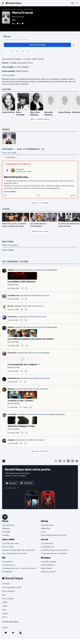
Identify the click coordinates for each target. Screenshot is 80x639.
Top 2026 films (8, 525)
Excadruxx (12, 317)
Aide (4, 595)
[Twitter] (56, 462)
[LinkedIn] (72, 462)
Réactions (7, 241)
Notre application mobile (11, 587)
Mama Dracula (28, 9)
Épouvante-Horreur (25, 63)
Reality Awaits (46, 568)
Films (13, 9)
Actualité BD (7, 572)
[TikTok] (68, 462)
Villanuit (11, 270)
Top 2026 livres (47, 543)
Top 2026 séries (47, 525)
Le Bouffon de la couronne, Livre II (55, 550)
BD (3, 557)
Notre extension (8, 591)
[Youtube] (76, 462)
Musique (46, 557)
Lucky (43, 532)
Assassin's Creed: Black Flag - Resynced (18, 550)
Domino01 (12, 353)
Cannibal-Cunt (14, 295)
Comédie (19, 9)
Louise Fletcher (8, 112)
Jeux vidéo (8, 539)
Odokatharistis (14, 378)
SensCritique (6, 9)
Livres (44, 539)
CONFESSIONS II (48, 565)
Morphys (11, 389)
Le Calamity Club (47, 547)
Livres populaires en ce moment (53, 553)
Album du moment (48, 572)
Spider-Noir (45, 528)
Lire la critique (10, 191)
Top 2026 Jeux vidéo (10, 543)
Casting (6, 89)
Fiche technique (8, 75)
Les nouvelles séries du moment (53, 535)
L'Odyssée (6, 532)
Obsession (6, 528)
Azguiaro (11, 440)
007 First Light (7, 547)
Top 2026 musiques (48, 562)
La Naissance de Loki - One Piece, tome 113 (19, 568)
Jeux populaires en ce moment (14, 553)
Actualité (5, 535)
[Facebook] (60, 462)
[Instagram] (64, 462)
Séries (44, 521)
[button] (76, 3)
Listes (6, 209)
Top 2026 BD (7, 562)
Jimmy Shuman (64, 112)
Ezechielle (12, 414)
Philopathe (20, 169)
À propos (6, 584)
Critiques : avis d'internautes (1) (23, 149)
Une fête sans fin (9, 565)
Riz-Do (10, 306)
